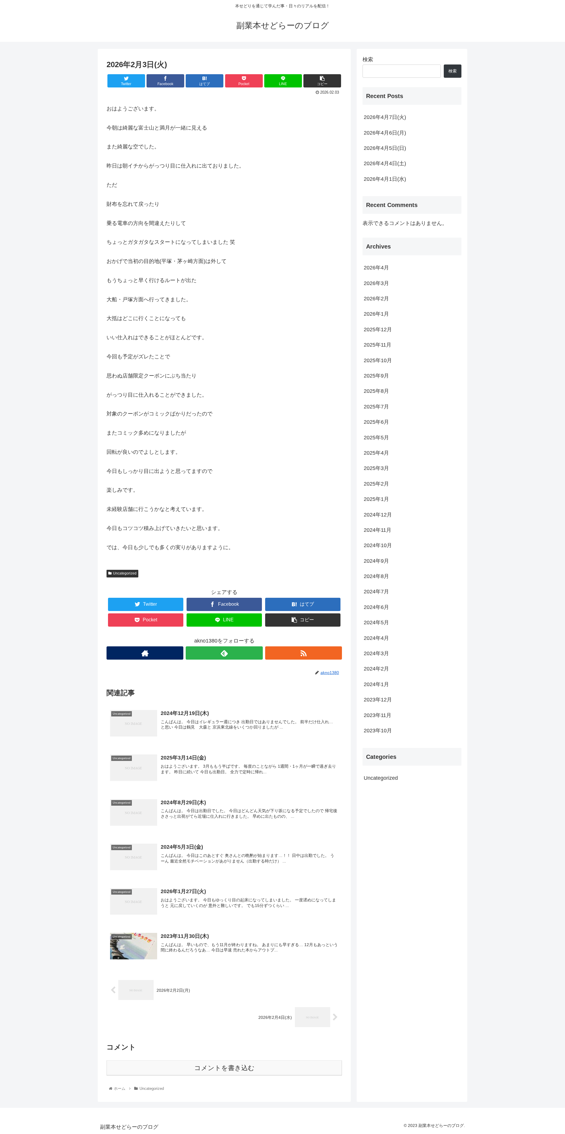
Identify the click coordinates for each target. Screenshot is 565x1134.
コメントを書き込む (224, 1068)
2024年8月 (376, 576)
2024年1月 (376, 684)
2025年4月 (376, 453)
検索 (368, 59)
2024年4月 (376, 638)
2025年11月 (377, 345)
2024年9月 (376, 561)
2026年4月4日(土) (385, 163)
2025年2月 (376, 484)
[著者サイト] (145, 653)
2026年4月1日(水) (385, 179)
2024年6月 (376, 607)
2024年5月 (376, 622)
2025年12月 (378, 329)
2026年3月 (376, 283)
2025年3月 (376, 468)
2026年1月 (376, 314)
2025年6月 (376, 422)
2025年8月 (376, 391)
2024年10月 (378, 545)
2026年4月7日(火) (385, 117)
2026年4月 (376, 268)
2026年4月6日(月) (385, 133)
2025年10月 (378, 360)
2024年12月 (378, 515)
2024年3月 (376, 653)
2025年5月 (376, 438)
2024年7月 (376, 592)
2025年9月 (376, 376)
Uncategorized (125, 573)
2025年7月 (376, 407)
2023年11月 (377, 715)
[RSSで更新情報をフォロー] (303, 653)
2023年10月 (378, 731)
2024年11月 (377, 530)
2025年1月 (376, 499)
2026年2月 (376, 299)
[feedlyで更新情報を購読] (224, 653)
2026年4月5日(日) (385, 148)
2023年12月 (378, 700)
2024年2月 (376, 669)
